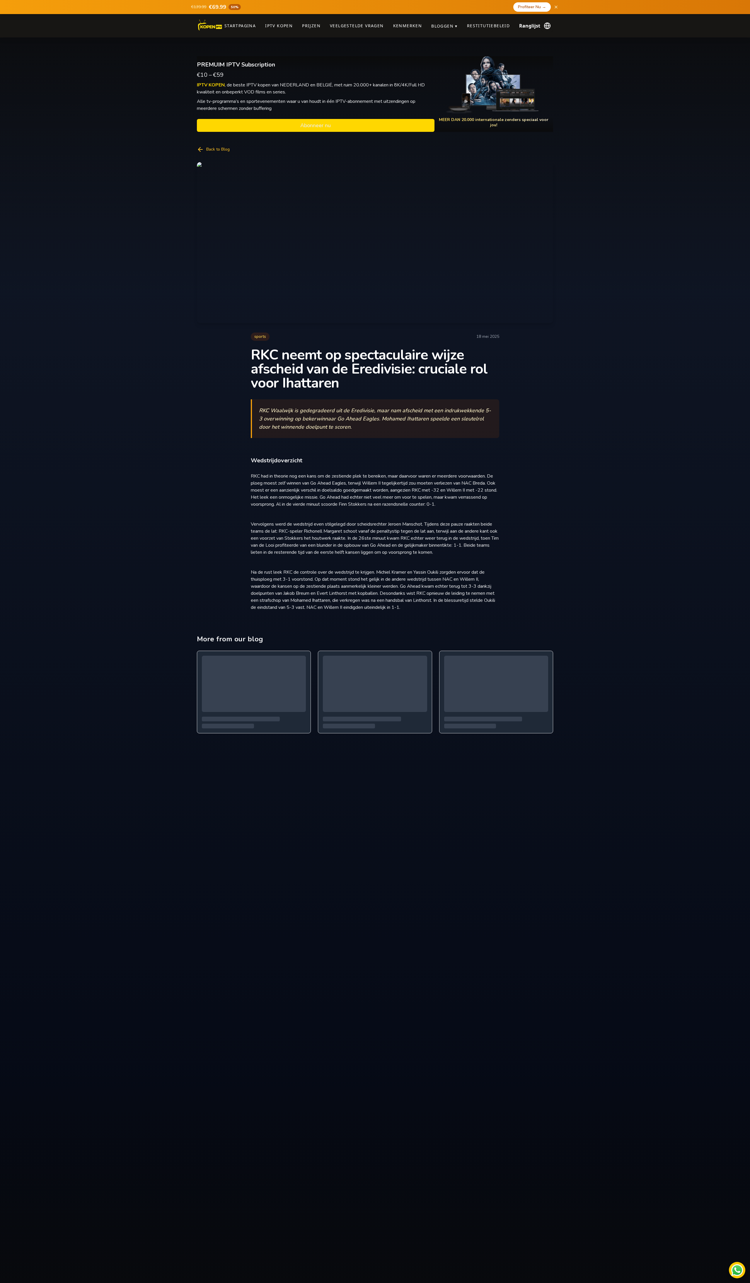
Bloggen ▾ (444, 26)
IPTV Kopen (279, 25)
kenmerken (407, 25)
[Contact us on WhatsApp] (737, 1270)
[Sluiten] (556, 7)
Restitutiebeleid (488, 25)
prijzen (311, 25)
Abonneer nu (315, 125)
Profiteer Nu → (532, 7)
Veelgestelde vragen (357, 25)
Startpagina (240, 25)
